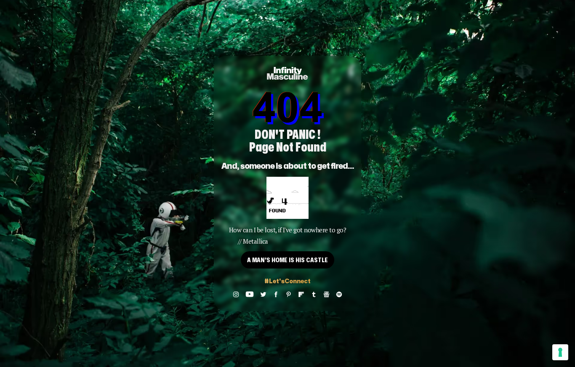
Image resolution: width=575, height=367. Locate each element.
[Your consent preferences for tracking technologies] (560, 352)
